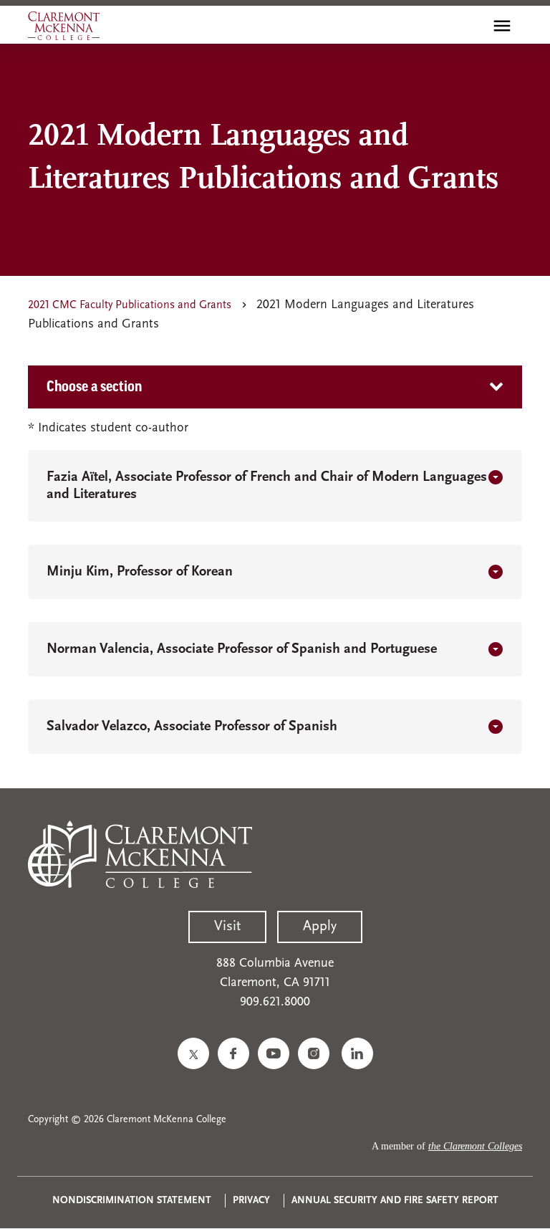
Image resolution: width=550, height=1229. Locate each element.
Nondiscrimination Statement (131, 1200)
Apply (320, 926)
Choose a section (94, 387)
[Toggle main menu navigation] (502, 25)
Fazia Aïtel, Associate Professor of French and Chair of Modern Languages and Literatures (267, 486)
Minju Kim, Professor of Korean (140, 572)
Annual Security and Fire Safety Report (394, 1200)
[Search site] (471, 26)
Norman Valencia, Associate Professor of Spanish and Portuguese (242, 649)
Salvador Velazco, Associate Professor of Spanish (192, 726)
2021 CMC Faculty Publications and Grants (129, 305)
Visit (227, 926)
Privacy (251, 1200)
